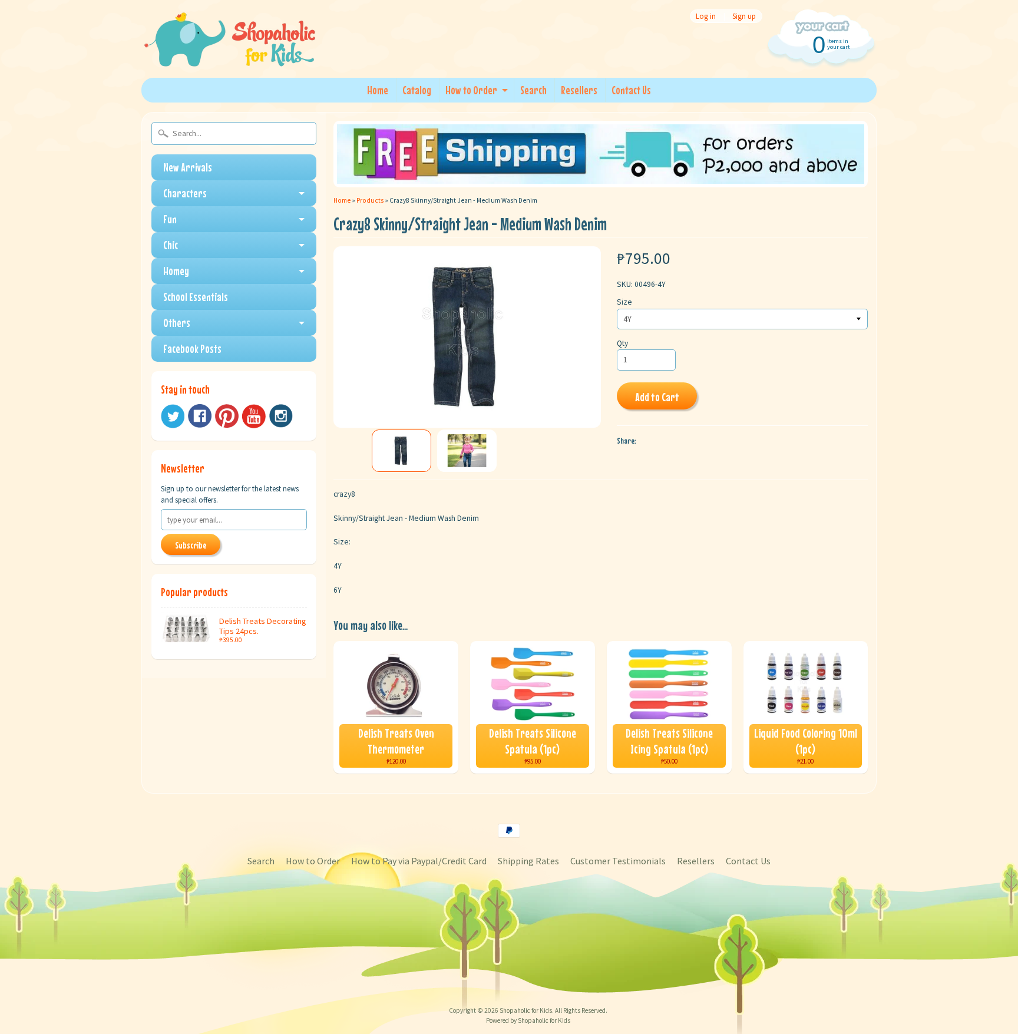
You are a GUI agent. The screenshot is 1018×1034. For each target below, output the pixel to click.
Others (176, 322)
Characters (185, 193)
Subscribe (190, 545)
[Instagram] (281, 416)
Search (533, 90)
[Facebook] (199, 416)
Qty (622, 343)
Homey (176, 271)
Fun (170, 219)
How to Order (471, 90)
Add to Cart (657, 397)
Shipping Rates (528, 861)
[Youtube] (254, 416)
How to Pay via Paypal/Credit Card (419, 861)
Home (377, 90)
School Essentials (195, 296)
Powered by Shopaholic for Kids (528, 1020)
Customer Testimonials (618, 861)
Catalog (416, 90)
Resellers (579, 90)
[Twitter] (172, 416)
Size (624, 302)
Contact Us (631, 90)
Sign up (744, 16)
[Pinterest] (227, 416)
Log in (706, 16)
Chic (170, 245)
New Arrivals (187, 167)
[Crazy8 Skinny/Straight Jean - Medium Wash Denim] (401, 451)
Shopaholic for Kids (526, 1010)
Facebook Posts (192, 348)
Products (370, 200)
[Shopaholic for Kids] (229, 52)
